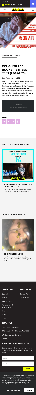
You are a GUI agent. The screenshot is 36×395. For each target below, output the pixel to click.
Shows (4, 297)
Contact (4, 318)
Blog (3, 311)
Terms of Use (24, 297)
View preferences (13, 390)
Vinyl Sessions (7, 301)
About (4, 314)
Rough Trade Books (11, 55)
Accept (29, 390)
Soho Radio (6, 78)
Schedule (5, 294)
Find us (4, 339)
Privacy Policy (25, 294)
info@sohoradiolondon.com (11, 335)
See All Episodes (9, 60)
